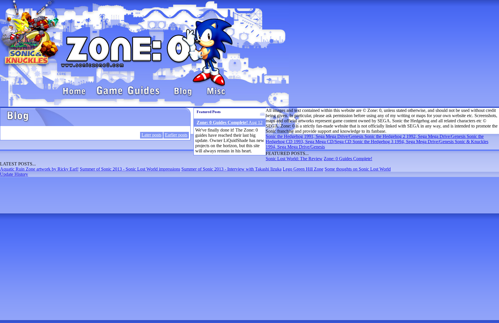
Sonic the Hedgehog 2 (415, 136)
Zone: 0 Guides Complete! (348, 158)
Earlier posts (176, 134)
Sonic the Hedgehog (315, 136)
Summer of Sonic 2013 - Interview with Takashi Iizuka (231, 169)
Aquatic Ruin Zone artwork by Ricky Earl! (39, 169)
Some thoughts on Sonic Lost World (358, 169)
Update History (14, 174)
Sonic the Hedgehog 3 (404, 141)
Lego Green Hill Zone (303, 169)
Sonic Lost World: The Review (294, 158)
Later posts (151, 134)
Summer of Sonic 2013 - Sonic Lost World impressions (130, 169)
